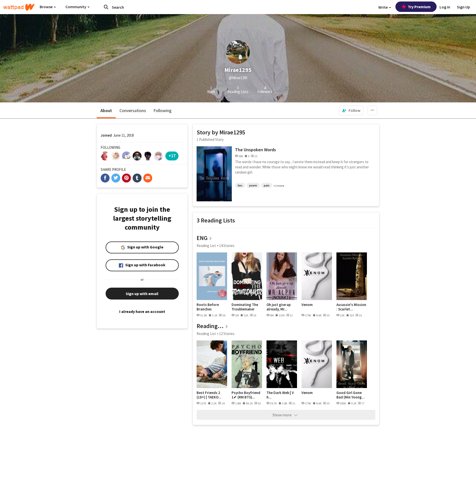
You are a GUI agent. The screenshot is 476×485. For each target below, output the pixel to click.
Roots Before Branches (208, 307)
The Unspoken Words (255, 149)
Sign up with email (142, 293)
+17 (172, 155)
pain (266, 185)
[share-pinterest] (126, 178)
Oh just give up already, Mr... (279, 307)
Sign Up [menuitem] (463, 6)
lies (240, 185)
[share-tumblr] (137, 178)
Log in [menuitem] (445, 6)
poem (253, 185)
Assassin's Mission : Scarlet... (351, 307)
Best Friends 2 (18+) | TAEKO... (209, 395)
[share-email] (147, 178)
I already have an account (142, 311)
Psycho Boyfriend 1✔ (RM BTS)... (246, 395)
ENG (202, 238)
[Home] (18, 7)
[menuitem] (351, 110)
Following (162, 110)
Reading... (210, 326)
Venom (307, 305)
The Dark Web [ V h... (280, 395)
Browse (46, 6)
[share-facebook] (105, 178)
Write (383, 7)
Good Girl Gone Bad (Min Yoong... (350, 395)
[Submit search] (106, 7)
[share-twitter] (115, 178)
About (106, 110)
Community (76, 6)
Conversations (132, 110)
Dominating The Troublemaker (245, 307)
